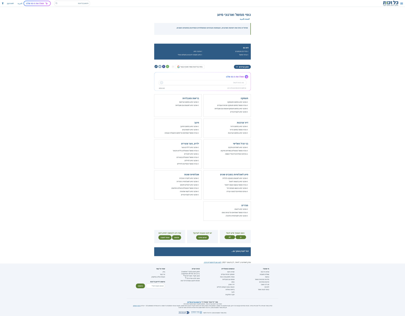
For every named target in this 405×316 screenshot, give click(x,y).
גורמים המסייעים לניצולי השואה (235, 154)
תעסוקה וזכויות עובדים (227, 274)
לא (230, 237)
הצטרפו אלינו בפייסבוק (158, 277)
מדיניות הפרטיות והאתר (262, 279)
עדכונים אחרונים (264, 282)
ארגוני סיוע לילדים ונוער (189, 147)
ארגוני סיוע (197, 51)
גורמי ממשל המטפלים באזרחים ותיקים (233, 150)
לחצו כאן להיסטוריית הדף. (212, 262)
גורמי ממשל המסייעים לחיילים (187, 164)
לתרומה (266, 287)
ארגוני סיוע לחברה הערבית (188, 178)
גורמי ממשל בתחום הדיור (238, 129)
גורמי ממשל (243, 55)
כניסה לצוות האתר (263, 289)
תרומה (176, 237)
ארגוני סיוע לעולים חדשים (188, 185)
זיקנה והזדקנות (229, 295)
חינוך (232, 292)
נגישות (267, 277)
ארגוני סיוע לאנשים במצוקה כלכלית (234, 178)
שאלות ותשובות (264, 274)
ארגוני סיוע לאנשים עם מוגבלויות (186, 105)
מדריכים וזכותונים (241, 51)
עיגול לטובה (165, 237)
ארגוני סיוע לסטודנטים (189, 129)
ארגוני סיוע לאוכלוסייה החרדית (187, 181)
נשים (233, 282)
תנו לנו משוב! (265, 284)
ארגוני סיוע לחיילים (191, 160)
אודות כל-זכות (265, 272)
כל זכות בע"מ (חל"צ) (194, 302)
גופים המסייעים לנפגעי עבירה (236, 191)
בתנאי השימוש (136, 306)
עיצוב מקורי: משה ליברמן (192, 276)
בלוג (164, 272)
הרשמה (140, 286)
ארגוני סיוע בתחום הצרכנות (237, 133)
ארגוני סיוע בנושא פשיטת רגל (236, 188)
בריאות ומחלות (230, 289)
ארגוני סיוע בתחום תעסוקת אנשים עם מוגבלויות (230, 108)
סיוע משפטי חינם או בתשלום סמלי (189, 55)
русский (10, 3)
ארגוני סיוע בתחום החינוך (188, 126)
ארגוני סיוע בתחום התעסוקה (236, 102)
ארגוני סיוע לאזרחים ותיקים (237, 147)
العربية (20, 3)
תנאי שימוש (162, 88)
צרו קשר (162, 274)
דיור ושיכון (231, 284)
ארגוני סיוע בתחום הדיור (238, 126)
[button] (401, 3)
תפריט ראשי (230, 272)
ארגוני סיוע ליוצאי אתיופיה (188, 191)
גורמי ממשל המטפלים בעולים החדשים (184, 188)
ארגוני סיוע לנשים (240, 209)
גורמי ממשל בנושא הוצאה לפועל (235, 185)
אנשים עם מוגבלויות (228, 279)
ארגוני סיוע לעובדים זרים (238, 112)
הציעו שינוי (202, 237)
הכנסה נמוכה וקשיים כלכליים (225, 287)
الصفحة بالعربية (245, 19)
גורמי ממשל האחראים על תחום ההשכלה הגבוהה (181, 133)
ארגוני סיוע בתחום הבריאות (188, 102)
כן (240, 237)
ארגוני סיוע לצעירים (190, 154)
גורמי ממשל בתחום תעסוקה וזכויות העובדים (231, 105)
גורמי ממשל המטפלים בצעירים (187, 157)
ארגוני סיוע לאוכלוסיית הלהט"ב (236, 216)
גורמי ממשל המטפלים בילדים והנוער (185, 150)
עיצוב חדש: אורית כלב (193, 278)
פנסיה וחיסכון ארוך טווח (227, 277)
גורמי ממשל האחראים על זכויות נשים (234, 212)
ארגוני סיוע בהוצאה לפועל (237, 181)
